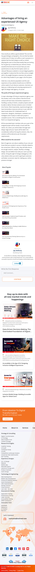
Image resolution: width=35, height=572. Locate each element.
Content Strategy (6, 441)
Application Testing (6, 494)
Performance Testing (7, 495)
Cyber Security (5, 497)
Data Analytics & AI (6, 439)
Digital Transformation (7, 436)
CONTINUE (17, 279)
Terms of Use (4, 570)
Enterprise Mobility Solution (9, 480)
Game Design (5, 471)
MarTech (3, 510)
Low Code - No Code (7, 489)
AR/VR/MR (4, 505)
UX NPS (3, 451)
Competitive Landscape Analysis (10, 453)
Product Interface (6, 470)
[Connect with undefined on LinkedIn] (17, 263)
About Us (14, 428)
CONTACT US (7, 419)
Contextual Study (6, 449)
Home (5, 428)
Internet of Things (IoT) (7, 468)
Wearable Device (6, 466)
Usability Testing (6, 446)
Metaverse (4, 507)
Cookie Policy (20, 570)
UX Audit (3, 448)
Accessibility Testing (7, 499)
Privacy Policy (12, 570)
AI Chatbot (4, 509)
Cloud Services (5, 487)
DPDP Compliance (6, 500)
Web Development (6, 477)
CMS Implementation (7, 484)
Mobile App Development (8, 478)
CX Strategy (4, 438)
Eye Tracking (4, 456)
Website (3, 463)
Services (25, 428)
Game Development (6, 482)
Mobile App (4, 465)
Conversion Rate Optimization (9, 455)
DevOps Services (6, 485)
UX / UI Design (5, 461)
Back (4, 12)
